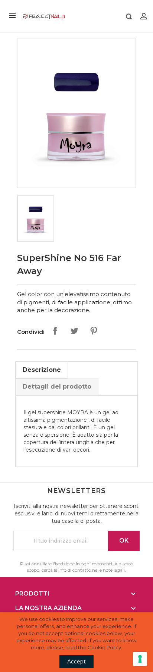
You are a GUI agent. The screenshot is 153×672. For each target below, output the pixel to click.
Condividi (55, 330)
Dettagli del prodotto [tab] (57, 386)
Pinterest (93, 330)
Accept (76, 661)
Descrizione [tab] (42, 369)
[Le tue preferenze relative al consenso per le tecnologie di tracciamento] (140, 659)
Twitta (74, 330)
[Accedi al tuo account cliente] (143, 16)
